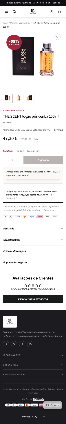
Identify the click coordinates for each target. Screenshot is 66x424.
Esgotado (43, 160)
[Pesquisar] (14, 11)
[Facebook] (6, 344)
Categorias (11, 364)
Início (5, 23)
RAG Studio (38, 399)
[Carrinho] (59, 11)
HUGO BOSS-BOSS (13, 110)
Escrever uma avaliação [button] (33, 299)
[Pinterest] (22, 344)
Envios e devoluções (14, 251)
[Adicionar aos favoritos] (57, 37)
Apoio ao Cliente (14, 374)
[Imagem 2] (18, 98)
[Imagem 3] (29, 98)
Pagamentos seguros (15, 262)
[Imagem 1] (7, 98)
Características (11, 240)
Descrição (8, 229)
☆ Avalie (7, 122)
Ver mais (58, 130)
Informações (12, 355)
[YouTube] (30, 344)
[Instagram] (14, 344)
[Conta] (51, 11)
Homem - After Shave (20, 23)
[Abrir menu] (6, 11)
